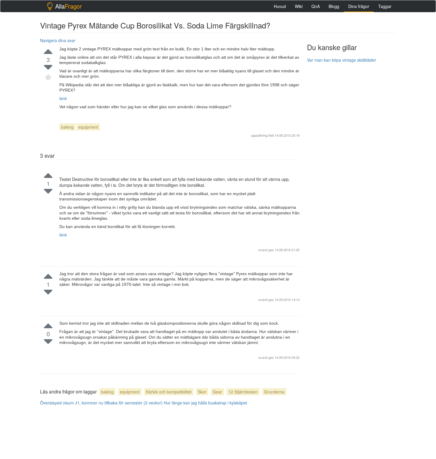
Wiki (299, 6)
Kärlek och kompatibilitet (169, 392)
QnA (315, 6)
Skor (202, 392)
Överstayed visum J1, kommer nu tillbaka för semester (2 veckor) (101, 403)
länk (63, 98)
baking (67, 127)
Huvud (280, 6)
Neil (271, 135)
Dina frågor (358, 6)
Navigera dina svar (57, 40)
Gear (217, 392)
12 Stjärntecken (243, 392)
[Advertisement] (351, 156)
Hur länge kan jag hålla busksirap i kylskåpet (205, 403)
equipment (88, 127)
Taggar (385, 6)
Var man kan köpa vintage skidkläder (341, 60)
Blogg (334, 6)
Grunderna (274, 392)
